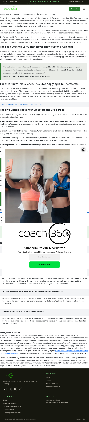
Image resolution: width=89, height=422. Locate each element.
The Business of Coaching (12, 406)
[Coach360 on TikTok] (20, 389)
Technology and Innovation (12, 413)
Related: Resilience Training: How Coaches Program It (22, 104)
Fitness (5, 400)
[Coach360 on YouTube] (15, 389)
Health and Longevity (10, 403)
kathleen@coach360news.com (57, 403)
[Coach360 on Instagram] (10, 389)
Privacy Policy (81, 419)
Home (48, 377)
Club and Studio (8, 409)
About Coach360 (52, 383)
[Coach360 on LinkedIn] (5, 389)
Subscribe (74, 9)
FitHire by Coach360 (53, 387)
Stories (48, 380)
